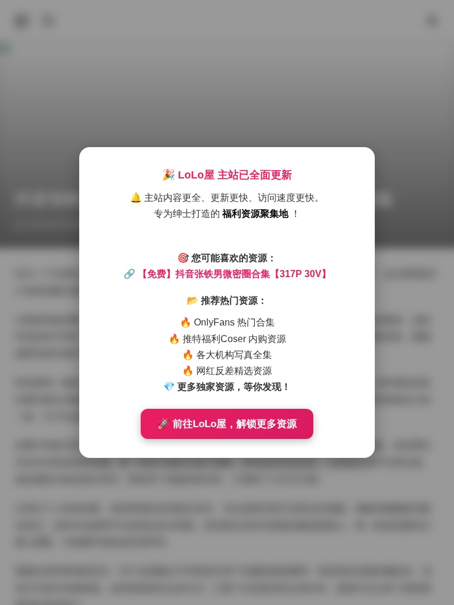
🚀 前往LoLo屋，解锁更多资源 (227, 424)
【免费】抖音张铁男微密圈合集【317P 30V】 (234, 274)
